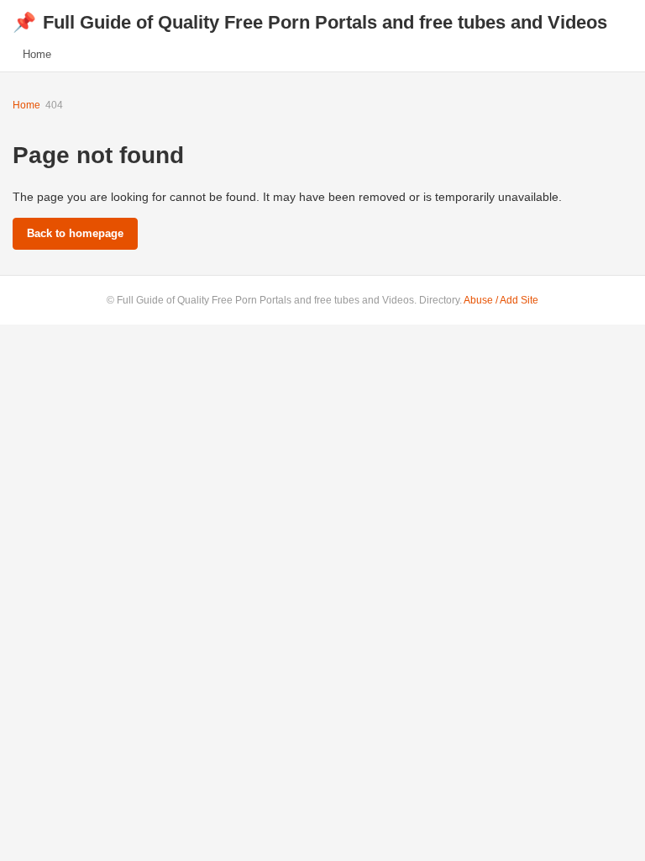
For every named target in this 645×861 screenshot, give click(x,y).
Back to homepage (75, 233)
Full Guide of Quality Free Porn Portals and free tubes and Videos (310, 22)
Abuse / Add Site (501, 300)
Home (37, 54)
